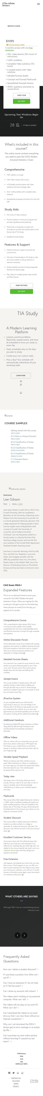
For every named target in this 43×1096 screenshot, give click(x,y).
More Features (21, 285)
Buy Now (21, 101)
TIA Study (16, 1081)
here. (20, 874)
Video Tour (21, 95)
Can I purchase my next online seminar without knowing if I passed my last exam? (20, 1038)
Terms (16, 1083)
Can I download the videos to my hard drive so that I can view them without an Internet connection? (21, 1016)
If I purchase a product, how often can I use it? (20, 976)
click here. (31, 826)
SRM (21, 504)
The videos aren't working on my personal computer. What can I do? (21, 998)
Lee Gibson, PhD (12, 20)
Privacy (16, 1086)
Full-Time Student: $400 (16, 45)
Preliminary (21, 1053)
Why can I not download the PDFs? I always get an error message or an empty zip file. (21, 1027)
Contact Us (16, 1078)
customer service (9, 850)
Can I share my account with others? (19, 991)
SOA (21, 1056)
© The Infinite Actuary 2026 (34, 1081)
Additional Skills (21, 1064)
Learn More (20, 376)
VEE (21, 1062)
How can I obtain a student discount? (19, 969)
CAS (21, 1059)
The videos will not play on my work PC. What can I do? (20, 1006)
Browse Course (14, 26)
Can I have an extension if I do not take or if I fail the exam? (20, 984)
